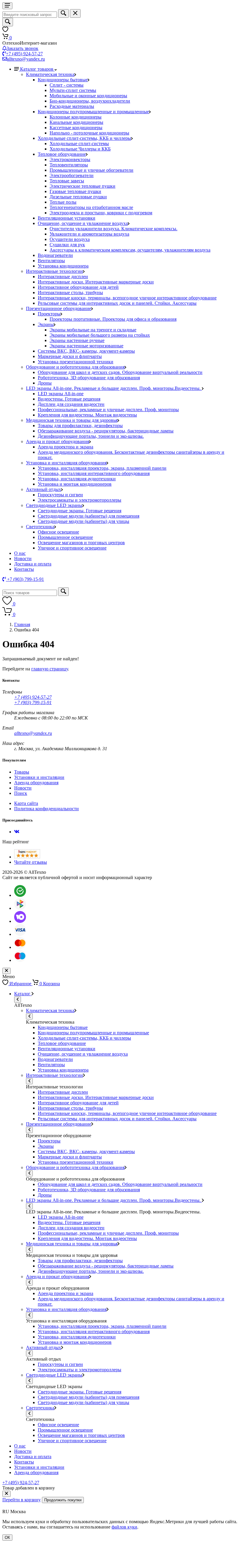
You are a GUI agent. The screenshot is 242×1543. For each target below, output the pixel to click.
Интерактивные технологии (54, 271)
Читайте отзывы (30, 862)
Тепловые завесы (67, 180)
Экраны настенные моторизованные (86, 345)
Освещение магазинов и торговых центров (81, 542)
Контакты (24, 569)
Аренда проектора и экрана (65, 446)
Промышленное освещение (65, 537)
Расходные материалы (72, 106)
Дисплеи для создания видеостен (71, 404)
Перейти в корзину (21, 1499)
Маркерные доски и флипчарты (70, 356)
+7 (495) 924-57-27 (24, 53)
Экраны (46, 324)
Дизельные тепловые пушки (78, 196)
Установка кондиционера (63, 265)
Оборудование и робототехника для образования (75, 366)
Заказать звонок (22, 48)
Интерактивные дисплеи (63, 276)
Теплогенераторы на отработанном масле (91, 207)
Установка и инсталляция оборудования (66, 462)
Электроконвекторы (70, 159)
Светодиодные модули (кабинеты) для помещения (88, 515)
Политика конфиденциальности (46, 808)
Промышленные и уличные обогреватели (91, 170)
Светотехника (40, 526)
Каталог (23, 993)
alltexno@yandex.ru (26, 58)
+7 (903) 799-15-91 (33, 702)
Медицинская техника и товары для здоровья (71, 420)
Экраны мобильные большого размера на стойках (100, 335)
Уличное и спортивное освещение (72, 547)
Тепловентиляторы (69, 164)
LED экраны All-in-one (61, 393)
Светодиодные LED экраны (54, 505)
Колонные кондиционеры (76, 116)
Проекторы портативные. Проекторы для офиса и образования (113, 319)
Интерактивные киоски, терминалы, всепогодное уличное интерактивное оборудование (127, 297)
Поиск (20, 793)
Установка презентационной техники (75, 361)
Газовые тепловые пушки (75, 191)
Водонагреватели (55, 255)
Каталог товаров (37, 69)
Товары (21, 771)
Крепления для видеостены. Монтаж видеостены (87, 414)
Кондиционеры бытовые (63, 79)
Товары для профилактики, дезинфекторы (80, 425)
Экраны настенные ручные (77, 340)
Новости (23, 558)
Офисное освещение (58, 531)
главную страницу (49, 668)
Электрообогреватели (72, 175)
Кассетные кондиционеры (76, 127)
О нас (20, 553)
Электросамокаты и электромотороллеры (79, 500)
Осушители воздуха (70, 239)
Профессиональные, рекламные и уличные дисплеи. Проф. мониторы (108, 409)
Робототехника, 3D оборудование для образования (89, 377)
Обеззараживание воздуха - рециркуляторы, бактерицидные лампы (106, 430)
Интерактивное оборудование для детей (78, 287)
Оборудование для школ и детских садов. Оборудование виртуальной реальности (120, 372)
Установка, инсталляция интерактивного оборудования (94, 473)
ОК (7, 1537)
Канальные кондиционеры (76, 122)
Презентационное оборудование (58, 308)
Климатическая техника (50, 74)
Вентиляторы (51, 260)
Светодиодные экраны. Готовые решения (79, 510)
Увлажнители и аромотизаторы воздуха (89, 233)
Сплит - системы (67, 84)
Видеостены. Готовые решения (69, 398)
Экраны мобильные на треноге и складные (93, 329)
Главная (22, 624)
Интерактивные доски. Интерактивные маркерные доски (96, 281)
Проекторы (49, 313)
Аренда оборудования (36, 782)
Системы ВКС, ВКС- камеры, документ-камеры (86, 351)
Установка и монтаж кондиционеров (75, 484)
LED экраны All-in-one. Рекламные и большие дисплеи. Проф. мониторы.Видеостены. (114, 388)
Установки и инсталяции (39, 777)
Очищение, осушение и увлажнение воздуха (83, 223)
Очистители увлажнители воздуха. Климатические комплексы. (113, 228)
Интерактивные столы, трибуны (70, 292)
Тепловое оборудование (62, 154)
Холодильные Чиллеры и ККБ (80, 148)
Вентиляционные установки (66, 218)
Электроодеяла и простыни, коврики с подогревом (101, 212)
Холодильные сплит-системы (79, 143)
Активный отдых (43, 489)
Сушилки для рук (67, 244)
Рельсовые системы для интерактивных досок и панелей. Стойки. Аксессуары (117, 303)
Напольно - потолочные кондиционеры (89, 132)
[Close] (6, 1494)
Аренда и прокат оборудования (57, 441)
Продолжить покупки (62, 1500)
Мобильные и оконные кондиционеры (88, 95)
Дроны (45, 382)
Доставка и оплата (32, 563)
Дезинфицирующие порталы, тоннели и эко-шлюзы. (91, 436)
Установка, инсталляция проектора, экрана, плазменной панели (102, 468)
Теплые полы (63, 202)
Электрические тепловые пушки (82, 186)
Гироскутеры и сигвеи (60, 494)
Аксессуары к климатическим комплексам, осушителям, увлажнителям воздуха (130, 249)
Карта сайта (26, 803)
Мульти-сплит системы (73, 90)
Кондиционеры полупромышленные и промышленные (93, 111)
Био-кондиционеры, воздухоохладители (90, 100)
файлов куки (124, 1526)
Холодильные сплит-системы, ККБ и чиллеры (84, 138)
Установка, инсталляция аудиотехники (77, 478)
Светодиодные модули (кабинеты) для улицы (83, 521)
